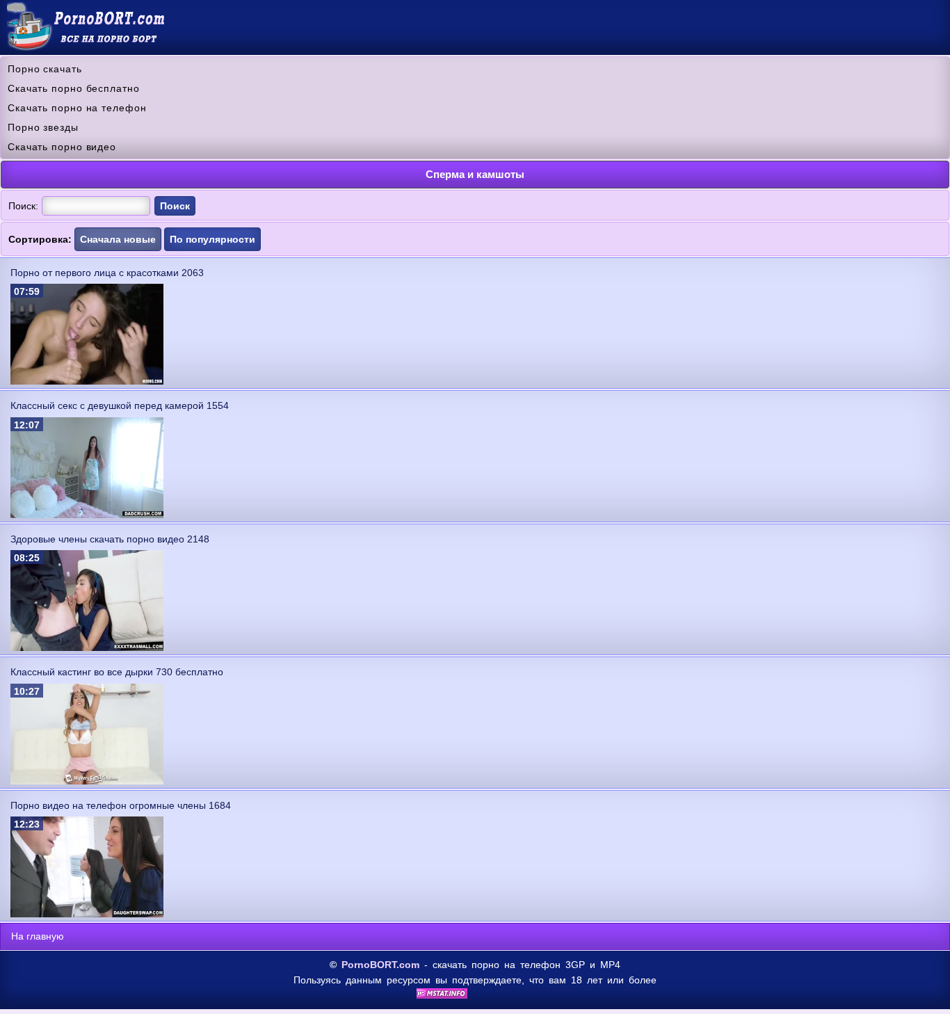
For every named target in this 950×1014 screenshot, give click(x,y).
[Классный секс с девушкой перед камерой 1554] (86, 514)
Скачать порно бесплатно (74, 88)
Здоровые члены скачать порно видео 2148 (109, 539)
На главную (37, 936)
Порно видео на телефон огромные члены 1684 (120, 805)
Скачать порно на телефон (77, 107)
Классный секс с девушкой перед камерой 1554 (119, 405)
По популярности (212, 239)
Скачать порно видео (62, 146)
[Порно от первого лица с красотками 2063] (86, 381)
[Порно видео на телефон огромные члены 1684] (86, 913)
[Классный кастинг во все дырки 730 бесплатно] (86, 781)
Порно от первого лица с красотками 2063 (107, 272)
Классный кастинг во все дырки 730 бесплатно (116, 671)
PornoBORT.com (380, 964)
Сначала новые (118, 239)
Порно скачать (45, 68)
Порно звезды (43, 127)
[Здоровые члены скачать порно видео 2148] (86, 647)
